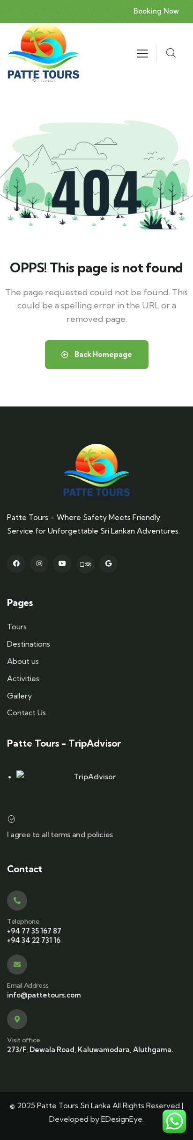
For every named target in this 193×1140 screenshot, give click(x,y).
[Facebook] (16, 564)
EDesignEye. (122, 1119)
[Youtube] (62, 564)
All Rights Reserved (146, 1105)
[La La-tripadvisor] (85, 565)
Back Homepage (102, 354)
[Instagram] (39, 564)
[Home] (43, 53)
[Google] (108, 564)
